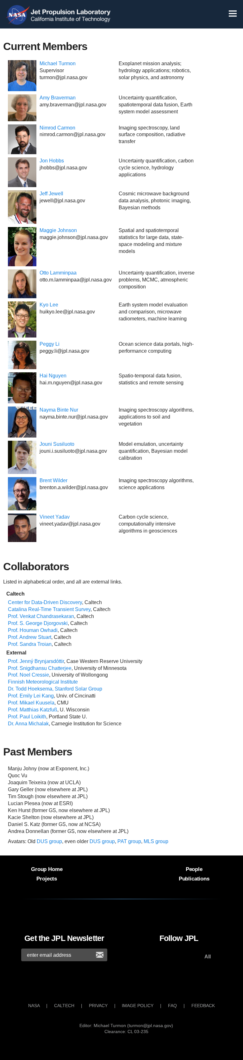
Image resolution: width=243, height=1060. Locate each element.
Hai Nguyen (53, 375)
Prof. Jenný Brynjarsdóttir (36, 661)
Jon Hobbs (52, 160)
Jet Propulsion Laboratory (71, 10)
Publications (194, 878)
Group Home (46, 869)
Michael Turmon (58, 63)
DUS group (49, 841)
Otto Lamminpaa (58, 272)
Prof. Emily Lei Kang (31, 695)
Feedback (203, 1005)
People (194, 869)
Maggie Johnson (58, 230)
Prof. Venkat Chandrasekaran (41, 616)
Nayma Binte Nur (59, 410)
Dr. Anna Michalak (28, 723)
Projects (46, 878)
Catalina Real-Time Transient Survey (49, 609)
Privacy (98, 1005)
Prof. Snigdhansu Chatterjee (40, 668)
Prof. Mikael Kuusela (31, 702)
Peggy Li (49, 344)
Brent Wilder (53, 480)
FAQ (172, 1005)
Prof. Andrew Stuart (29, 637)
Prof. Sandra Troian (30, 644)
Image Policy (137, 1005)
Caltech (64, 1005)
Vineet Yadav (55, 517)
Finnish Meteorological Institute (43, 682)
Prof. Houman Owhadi (33, 630)
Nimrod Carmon (57, 127)
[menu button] (233, 16)
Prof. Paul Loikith (27, 716)
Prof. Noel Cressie (28, 675)
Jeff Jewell (51, 193)
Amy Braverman (58, 97)
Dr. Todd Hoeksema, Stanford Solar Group (55, 688)
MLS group (156, 841)
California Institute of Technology (71, 20)
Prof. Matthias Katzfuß (32, 709)
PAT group (129, 841)
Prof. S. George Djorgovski (38, 623)
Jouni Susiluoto (57, 444)
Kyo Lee (49, 304)
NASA (19, 15)
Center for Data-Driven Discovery (45, 602)
